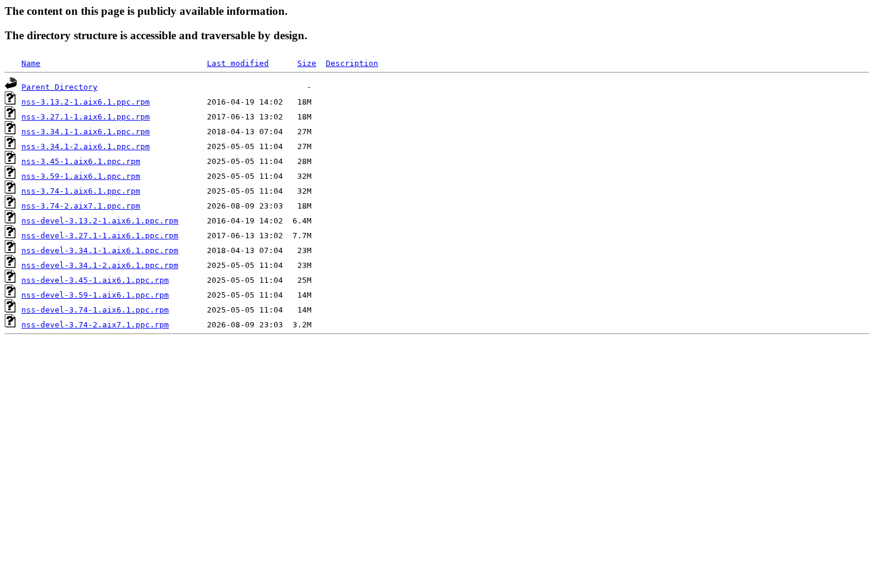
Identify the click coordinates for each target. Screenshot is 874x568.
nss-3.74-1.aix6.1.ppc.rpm (80, 191)
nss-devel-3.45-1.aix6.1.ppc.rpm (95, 280)
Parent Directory (59, 87)
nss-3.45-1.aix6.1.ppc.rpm (80, 161)
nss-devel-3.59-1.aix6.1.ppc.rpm (95, 295)
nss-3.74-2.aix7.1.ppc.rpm (80, 205)
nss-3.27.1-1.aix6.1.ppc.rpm (85, 116)
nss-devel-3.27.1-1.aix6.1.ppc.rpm (99, 235)
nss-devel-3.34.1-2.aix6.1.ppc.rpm (99, 265)
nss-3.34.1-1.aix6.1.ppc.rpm (85, 131)
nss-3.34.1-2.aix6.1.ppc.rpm (85, 146)
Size (306, 63)
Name (30, 63)
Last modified (238, 63)
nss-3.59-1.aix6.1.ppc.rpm (80, 176)
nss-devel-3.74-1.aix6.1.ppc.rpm (95, 309)
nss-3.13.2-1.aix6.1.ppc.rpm (85, 101)
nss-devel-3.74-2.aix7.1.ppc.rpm (95, 324)
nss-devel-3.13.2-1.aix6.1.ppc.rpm (99, 220)
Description (352, 63)
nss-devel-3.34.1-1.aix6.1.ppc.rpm (99, 250)
